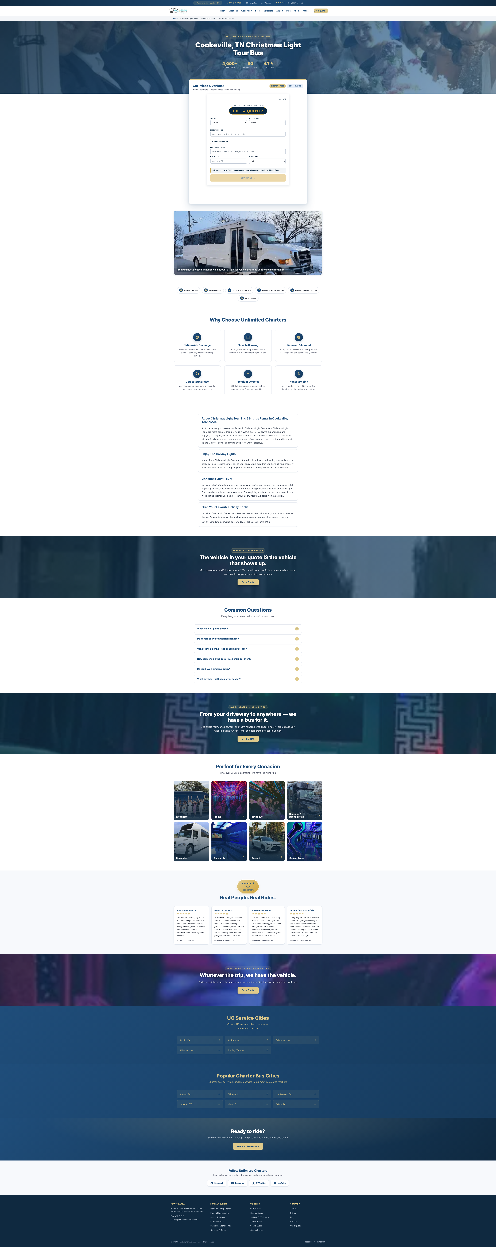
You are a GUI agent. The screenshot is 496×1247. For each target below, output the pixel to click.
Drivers (293, 1213)
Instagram (321, 1242)
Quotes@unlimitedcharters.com (184, 1219)
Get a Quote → (321, 10)
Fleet (222, 10)
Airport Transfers (217, 1217)
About (297, 10)
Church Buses (256, 1230)
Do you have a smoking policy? (247, 669)
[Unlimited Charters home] (178, 11)
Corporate (268, 10)
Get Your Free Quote (248, 1146)
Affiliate (307, 10)
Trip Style (214, 118)
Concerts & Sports (218, 1230)
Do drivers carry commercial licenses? (247, 638)
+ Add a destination (220, 141)
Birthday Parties (217, 1221)
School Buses (256, 1226)
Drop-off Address (217, 147)
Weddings (246, 10)
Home (175, 18)
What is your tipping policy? (247, 628)
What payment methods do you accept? (247, 679)
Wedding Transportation (220, 1209)
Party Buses (255, 1209)
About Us (294, 1209)
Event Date (214, 157)
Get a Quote (248, 582)
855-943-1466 (235, 3)
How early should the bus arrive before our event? (247, 658)
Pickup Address (216, 130)
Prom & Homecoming (219, 1213)
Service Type (254, 118)
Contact (293, 1221)
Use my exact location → (248, 1028)
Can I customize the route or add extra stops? (247, 648)
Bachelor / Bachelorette (220, 1226)
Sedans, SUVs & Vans (259, 1217)
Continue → (248, 178)
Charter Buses (256, 1213)
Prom (257, 10)
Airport (279, 10)
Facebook (308, 1242)
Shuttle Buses (256, 1221)
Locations (233, 10)
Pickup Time (253, 157)
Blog (288, 10)
